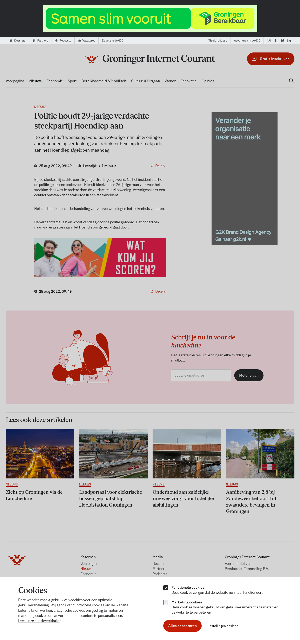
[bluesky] (282, 40)
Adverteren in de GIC (247, 40)
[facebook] (275, 40)
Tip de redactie (217, 40)
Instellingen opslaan (223, 626)
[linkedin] (289, 40)
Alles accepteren (182, 625)
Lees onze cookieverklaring (39, 620)
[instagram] (268, 40)
